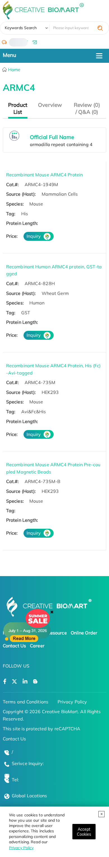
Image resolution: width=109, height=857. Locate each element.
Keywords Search (21, 27)
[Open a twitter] (14, 681)
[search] (100, 28)
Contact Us (14, 645)
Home (14, 69)
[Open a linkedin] (25, 681)
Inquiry (34, 236)
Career (37, 645)
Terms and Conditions (25, 701)
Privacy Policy (21, 847)
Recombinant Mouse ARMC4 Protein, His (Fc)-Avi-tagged (53, 369)
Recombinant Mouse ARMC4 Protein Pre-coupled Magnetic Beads (53, 468)
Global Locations (29, 795)
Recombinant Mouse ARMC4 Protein (44, 174)
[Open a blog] (35, 681)
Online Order (84, 633)
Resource (57, 633)
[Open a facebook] (4, 681)
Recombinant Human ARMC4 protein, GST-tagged (54, 270)
